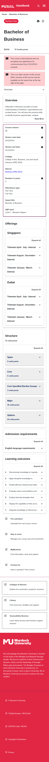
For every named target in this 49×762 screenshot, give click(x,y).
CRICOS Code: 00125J (17, 726)
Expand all (36, 240)
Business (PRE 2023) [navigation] (13, 172)
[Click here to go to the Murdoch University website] (8, 7)
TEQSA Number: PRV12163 (19, 713)
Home (4, 14)
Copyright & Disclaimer (17, 739)
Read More (39, 119)
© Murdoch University (16, 700)
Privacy (11, 752)
